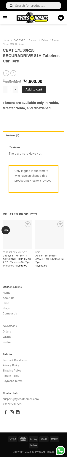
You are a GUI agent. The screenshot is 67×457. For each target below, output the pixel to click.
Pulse (45, 40)
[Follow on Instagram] (12, 413)
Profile (7, 342)
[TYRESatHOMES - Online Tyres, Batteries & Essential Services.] (32, 17)
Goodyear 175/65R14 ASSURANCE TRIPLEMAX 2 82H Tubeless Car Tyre (17, 259)
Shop (6, 303)
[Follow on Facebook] (6, 413)
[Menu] (5, 17)
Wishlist (7, 336)
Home (6, 40)
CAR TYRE (19, 40)
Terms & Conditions (15, 360)
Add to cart (33, 89)
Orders (7, 331)
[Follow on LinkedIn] (18, 413)
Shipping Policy (12, 370)
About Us (8, 298)
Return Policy (11, 375)
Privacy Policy (11, 365)
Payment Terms (13, 381)
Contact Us (10, 313)
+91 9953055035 (13, 404)
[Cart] (61, 18)
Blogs (6, 308)
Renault (33, 40)
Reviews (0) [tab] (12, 135)
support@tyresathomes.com (21, 399)
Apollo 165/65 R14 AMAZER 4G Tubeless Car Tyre (49, 259)
